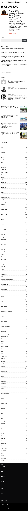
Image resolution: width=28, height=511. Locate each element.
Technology (3, 421)
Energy (2, 237)
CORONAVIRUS (4, 207)
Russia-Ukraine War (5, 393)
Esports (2, 247)
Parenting (3, 366)
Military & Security (5, 334)
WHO (2, 453)
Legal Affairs (3, 314)
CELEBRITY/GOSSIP (5, 197)
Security (2, 401)
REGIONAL (3, 386)
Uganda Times (11, 80)
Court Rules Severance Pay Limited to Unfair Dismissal (17, 89)
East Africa (3, 222)
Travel (2, 430)
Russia (2, 391)
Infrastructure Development (7, 279)
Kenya (2, 301)
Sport (2, 413)
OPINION (3, 358)
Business (3, 189)
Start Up (2, 416)
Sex (1, 406)
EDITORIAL (3, 229)
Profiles (2, 376)
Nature (2, 348)
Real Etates (3, 383)
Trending (2, 433)
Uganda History (4, 440)
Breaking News (4, 182)
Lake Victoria (3, 304)
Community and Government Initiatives (9, 202)
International (3, 281)
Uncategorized (4, 448)
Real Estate (3, 381)
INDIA (2, 276)
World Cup (3, 455)
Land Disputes (4, 306)
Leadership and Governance (6, 311)
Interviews (3, 286)
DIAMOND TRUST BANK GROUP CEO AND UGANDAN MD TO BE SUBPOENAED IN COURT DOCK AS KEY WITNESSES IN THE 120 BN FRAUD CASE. (17, 97)
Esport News (3, 244)
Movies (2, 341)
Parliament (3, 368)
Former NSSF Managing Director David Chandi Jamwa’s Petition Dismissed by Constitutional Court (17, 16)
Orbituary (3, 361)
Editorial (2, 232)
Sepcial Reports (4, 403)
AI (1, 154)
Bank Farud (3, 169)
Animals (2, 159)
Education (3, 234)
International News (5, 284)
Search (2, 37)
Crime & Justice (4, 214)
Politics (2, 373)
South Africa (3, 411)
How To (2, 269)
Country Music (4, 209)
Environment (3, 239)
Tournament (3, 426)
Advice (2, 147)
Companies (3, 204)
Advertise (3, 491)
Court (11, 32)
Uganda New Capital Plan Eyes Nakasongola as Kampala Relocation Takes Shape (9, 125)
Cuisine (2, 217)
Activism (2, 145)
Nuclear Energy (4, 356)
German (2, 261)
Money (2, 338)
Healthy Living (4, 266)
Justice (2, 296)
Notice (2, 353)
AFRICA (2, 150)
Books (2, 179)
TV (1, 435)
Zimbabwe (3, 460)
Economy (3, 227)
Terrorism (3, 423)
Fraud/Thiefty (4, 259)
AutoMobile (3, 167)
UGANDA (3, 438)
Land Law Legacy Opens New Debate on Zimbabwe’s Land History (16, 82)
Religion (2, 388)
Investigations (4, 289)
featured (2, 254)
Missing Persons (4, 336)
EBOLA (2, 224)
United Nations (4, 450)
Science (2, 398)
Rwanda (2, 396)
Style (2, 418)
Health (2, 264)
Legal (2, 493)
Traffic (2, 428)
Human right (3, 271)
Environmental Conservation (7, 242)
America (2, 157)
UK (1, 445)
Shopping (3, 408)
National (11, 33)
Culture (2, 219)
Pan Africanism (4, 363)
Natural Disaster (4, 346)
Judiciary (2, 294)
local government (4, 321)
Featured (15, 32)
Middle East (3, 331)
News (14, 33)
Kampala (2, 299)
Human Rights (4, 274)
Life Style (3, 319)
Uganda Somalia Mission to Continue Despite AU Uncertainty (9, 107)
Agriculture (3, 152)
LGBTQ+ (2, 316)
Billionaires (3, 174)
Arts (2, 162)
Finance (2, 256)
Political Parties (4, 371)
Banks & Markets (4, 172)
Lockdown (3, 324)
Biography (3, 177)
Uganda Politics (4, 443)
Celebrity (3, 194)
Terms (2, 488)
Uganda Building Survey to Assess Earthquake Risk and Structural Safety (10, 134)
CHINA (2, 199)
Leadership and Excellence (6, 309)
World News (3, 458)
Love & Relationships (5, 326)
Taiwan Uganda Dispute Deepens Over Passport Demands (9, 115)
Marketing (3, 329)
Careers (2, 192)
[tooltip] (3, 82)
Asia (2, 164)
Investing (3, 291)
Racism (2, 378)
